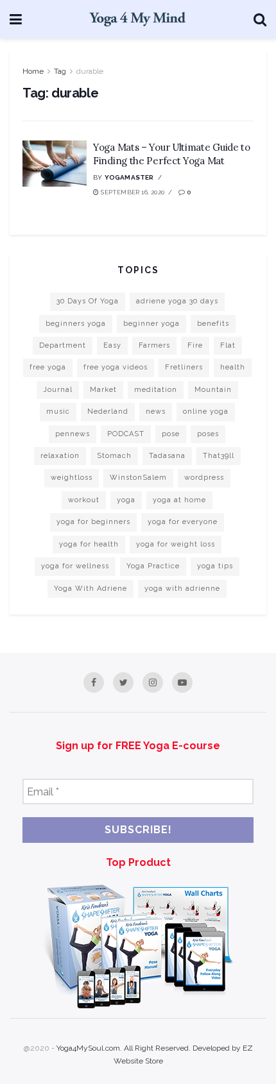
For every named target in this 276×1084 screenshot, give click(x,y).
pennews (72, 434)
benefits (213, 323)
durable (89, 71)
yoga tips (215, 566)
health (232, 367)
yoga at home (179, 500)
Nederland (107, 411)
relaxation (60, 456)
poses (208, 434)
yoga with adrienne (182, 588)
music (58, 411)
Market (103, 389)
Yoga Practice (153, 566)
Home (33, 71)
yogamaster (129, 177)
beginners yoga (76, 323)
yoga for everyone (183, 522)
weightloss (71, 477)
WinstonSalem (138, 477)
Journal (58, 389)
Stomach (114, 456)
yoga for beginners (93, 522)
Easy (112, 345)
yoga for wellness (75, 566)
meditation (155, 389)
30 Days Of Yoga (87, 301)
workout (83, 500)
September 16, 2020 (131, 192)
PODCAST (125, 434)
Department (62, 345)
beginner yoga (151, 323)
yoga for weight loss (175, 544)
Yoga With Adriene (90, 588)
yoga (126, 500)
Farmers (154, 345)
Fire (195, 345)
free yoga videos (115, 367)
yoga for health (89, 544)
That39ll (218, 456)
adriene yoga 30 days (177, 301)
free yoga (48, 367)
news (156, 411)
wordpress (204, 477)
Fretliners (184, 367)
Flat (228, 345)
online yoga (206, 411)
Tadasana (167, 456)
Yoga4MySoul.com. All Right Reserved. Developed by (149, 1048)
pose (171, 434)
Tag (60, 71)
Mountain (213, 389)
